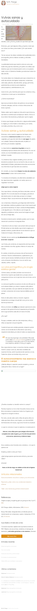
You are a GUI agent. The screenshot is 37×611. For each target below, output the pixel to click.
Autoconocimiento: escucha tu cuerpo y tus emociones (17, 477)
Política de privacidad (13, 608)
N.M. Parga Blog (10, 584)
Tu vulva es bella (19, 340)
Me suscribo (11, 536)
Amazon (26, 507)
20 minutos (6, 516)
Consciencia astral (10, 573)
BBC (2, 503)
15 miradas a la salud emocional (8, 557)
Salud (13, 24)
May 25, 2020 (5, 24)
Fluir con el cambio (5, 550)
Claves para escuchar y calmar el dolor (10, 553)
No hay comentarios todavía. (25, 24)
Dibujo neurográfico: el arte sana (8, 546)
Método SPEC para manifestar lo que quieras (11, 561)
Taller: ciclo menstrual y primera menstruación (15, 489)
